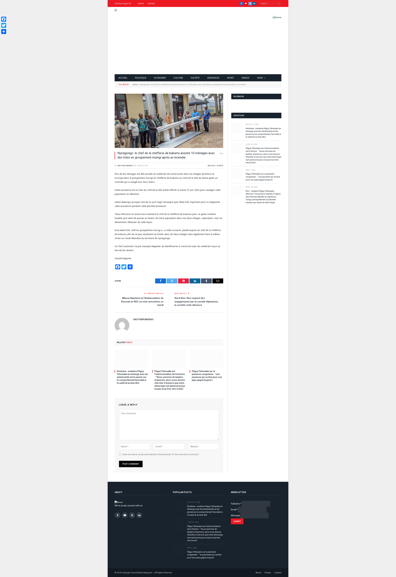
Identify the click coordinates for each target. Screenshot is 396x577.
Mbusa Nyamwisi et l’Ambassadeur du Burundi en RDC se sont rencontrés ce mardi (142, 301)
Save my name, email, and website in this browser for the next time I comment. (160, 454)
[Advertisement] (198, 51)
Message (235, 515)
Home (141, 3)
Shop (260, 77)
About (258, 572)
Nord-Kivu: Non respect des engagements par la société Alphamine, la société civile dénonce (196, 301)
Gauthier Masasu (125, 166)
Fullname (236, 503)
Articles (211, 166)
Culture (178, 77)
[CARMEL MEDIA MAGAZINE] (124, 17)
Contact (151, 3)
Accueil (122, 77)
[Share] (4, 31)
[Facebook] (4, 19)
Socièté (195, 77)
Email (234, 509)
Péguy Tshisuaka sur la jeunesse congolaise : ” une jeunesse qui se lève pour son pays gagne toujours (207, 375)
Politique (140, 77)
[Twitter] (4, 25)
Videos (245, 77)
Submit (237, 521)
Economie (160, 77)
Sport (230, 77)
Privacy (268, 572)
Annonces (213, 77)
